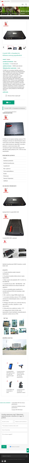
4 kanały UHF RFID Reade (17, 409)
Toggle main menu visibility (23, 4)
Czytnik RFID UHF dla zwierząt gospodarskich (18, 403)
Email (8, 102)
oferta (4, 446)
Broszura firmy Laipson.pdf (12, 95)
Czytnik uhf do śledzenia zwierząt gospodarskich (18, 407)
